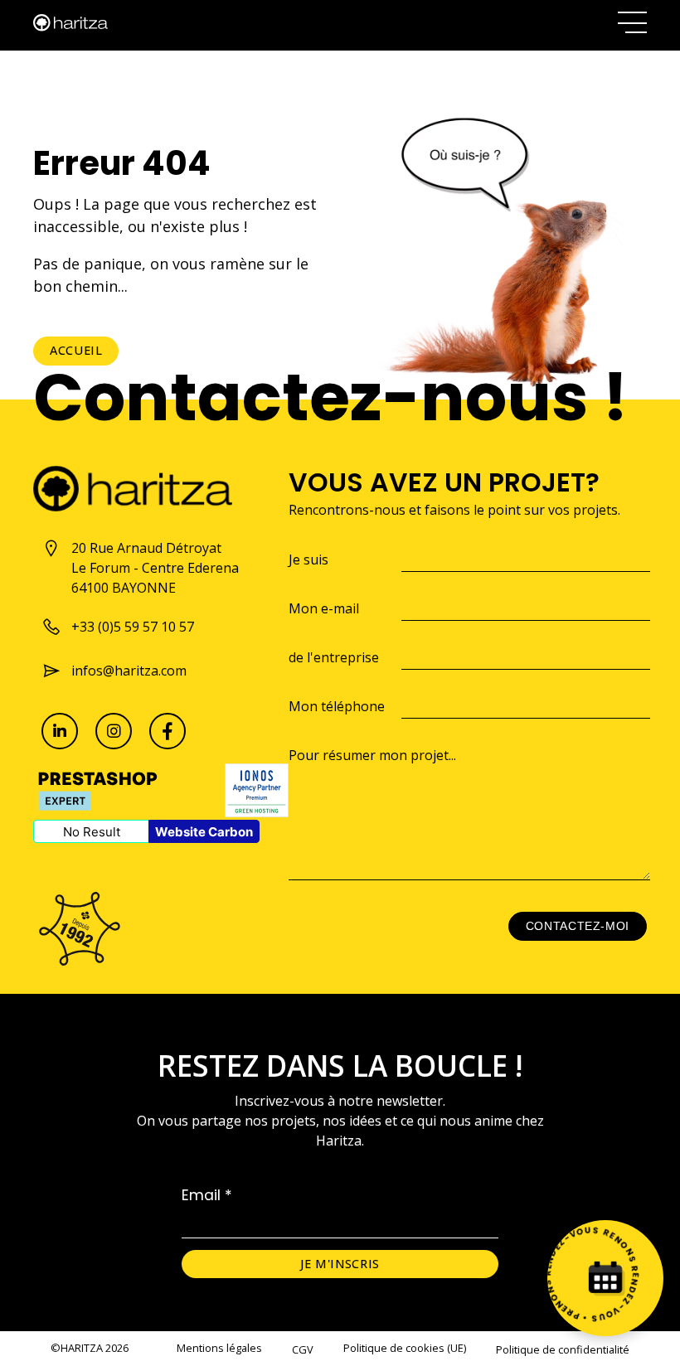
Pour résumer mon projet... (372, 755)
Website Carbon (204, 832)
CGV (302, 1349)
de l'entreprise (334, 657)
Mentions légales (219, 1347)
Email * (207, 1195)
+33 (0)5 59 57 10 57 (132, 627)
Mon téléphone (337, 706)
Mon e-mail (324, 608)
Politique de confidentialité (562, 1349)
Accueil (76, 350)
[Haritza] (70, 22)
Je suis (308, 559)
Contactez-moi (577, 925)
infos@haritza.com (129, 670)
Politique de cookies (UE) (404, 1347)
